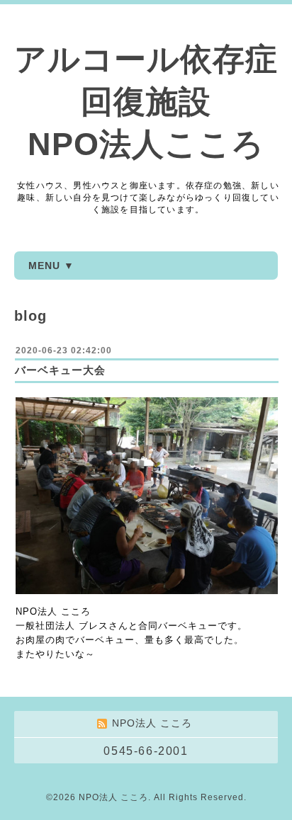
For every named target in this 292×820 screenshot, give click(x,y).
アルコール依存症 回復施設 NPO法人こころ (146, 101)
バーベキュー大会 (60, 370)
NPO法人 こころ (113, 797)
